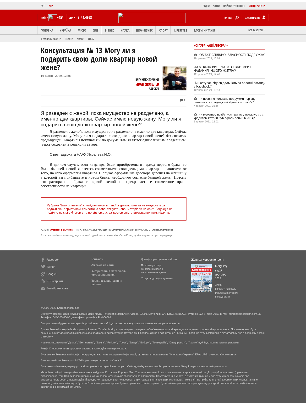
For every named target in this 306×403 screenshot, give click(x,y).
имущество (105, 229)
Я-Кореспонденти (51, 38)
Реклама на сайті (102, 265)
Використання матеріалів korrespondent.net (108, 273)
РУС (43, 6)
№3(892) (221, 266)
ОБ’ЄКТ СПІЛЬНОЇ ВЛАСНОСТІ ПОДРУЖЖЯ (231, 55)
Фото (80, 38)
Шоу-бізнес (144, 30)
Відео (91, 38)
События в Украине (61, 229)
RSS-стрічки (54, 281)
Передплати (222, 296)
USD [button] (71, 17)
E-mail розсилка (57, 288)
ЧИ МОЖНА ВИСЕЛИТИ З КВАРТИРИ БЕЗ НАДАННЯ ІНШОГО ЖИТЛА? (225, 68)
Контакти (97, 259)
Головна (47, 30)
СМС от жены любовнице (158, 229)
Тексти (69, 38)
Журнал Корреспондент (207, 259)
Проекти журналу (225, 288)
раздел (93, 229)
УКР (51, 6)
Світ (95, 30)
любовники (119, 229)
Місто (82, 30)
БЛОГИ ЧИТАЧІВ (204, 30)
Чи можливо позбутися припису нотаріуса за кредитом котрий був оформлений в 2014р (228, 116)
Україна (65, 30)
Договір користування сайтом (159, 259)
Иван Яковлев (147, 84)
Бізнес (109, 30)
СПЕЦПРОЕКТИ (257, 6)
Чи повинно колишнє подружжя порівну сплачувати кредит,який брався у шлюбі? (225, 100)
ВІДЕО (206, 6)
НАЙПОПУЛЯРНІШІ (234, 6)
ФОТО (216, 6)
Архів (218, 284)
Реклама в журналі (226, 292)
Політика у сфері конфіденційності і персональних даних (153, 269)
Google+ (52, 274)
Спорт (163, 30)
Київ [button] (43, 18)
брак (85, 229)
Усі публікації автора (209, 45)
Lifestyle (180, 30)
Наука (125, 30)
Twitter (50, 267)
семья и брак (135, 229)
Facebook (52, 259)
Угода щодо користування (157, 278)
